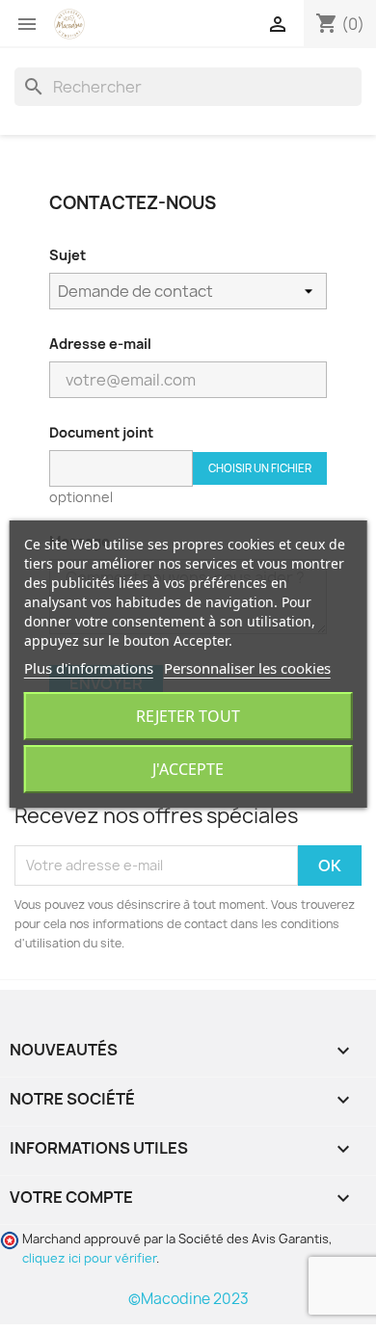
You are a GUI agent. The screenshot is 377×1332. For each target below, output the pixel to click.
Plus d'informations (88, 668)
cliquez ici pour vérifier (89, 1258)
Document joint (101, 432)
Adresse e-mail (100, 343)
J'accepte (188, 769)
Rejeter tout (188, 716)
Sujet (67, 255)
